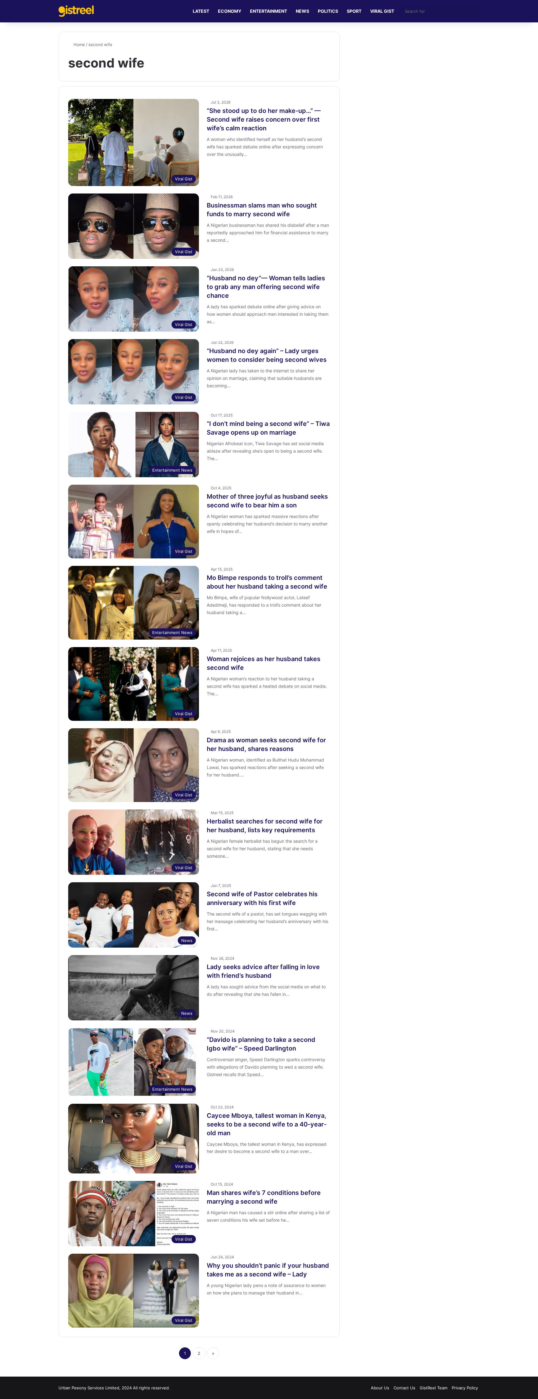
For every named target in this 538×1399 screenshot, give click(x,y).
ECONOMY (229, 11)
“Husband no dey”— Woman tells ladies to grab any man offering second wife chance (266, 286)
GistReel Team (433, 1387)
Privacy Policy (465, 1387)
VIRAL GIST (382, 11)
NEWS (302, 11)
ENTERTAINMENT (268, 11)
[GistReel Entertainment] (76, 11)
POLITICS (328, 11)
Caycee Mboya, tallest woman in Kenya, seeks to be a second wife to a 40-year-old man (267, 1124)
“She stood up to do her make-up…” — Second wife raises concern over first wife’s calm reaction (264, 119)
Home (78, 44)
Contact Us (404, 1387)
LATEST (201, 11)
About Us (380, 1387)
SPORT (354, 11)
